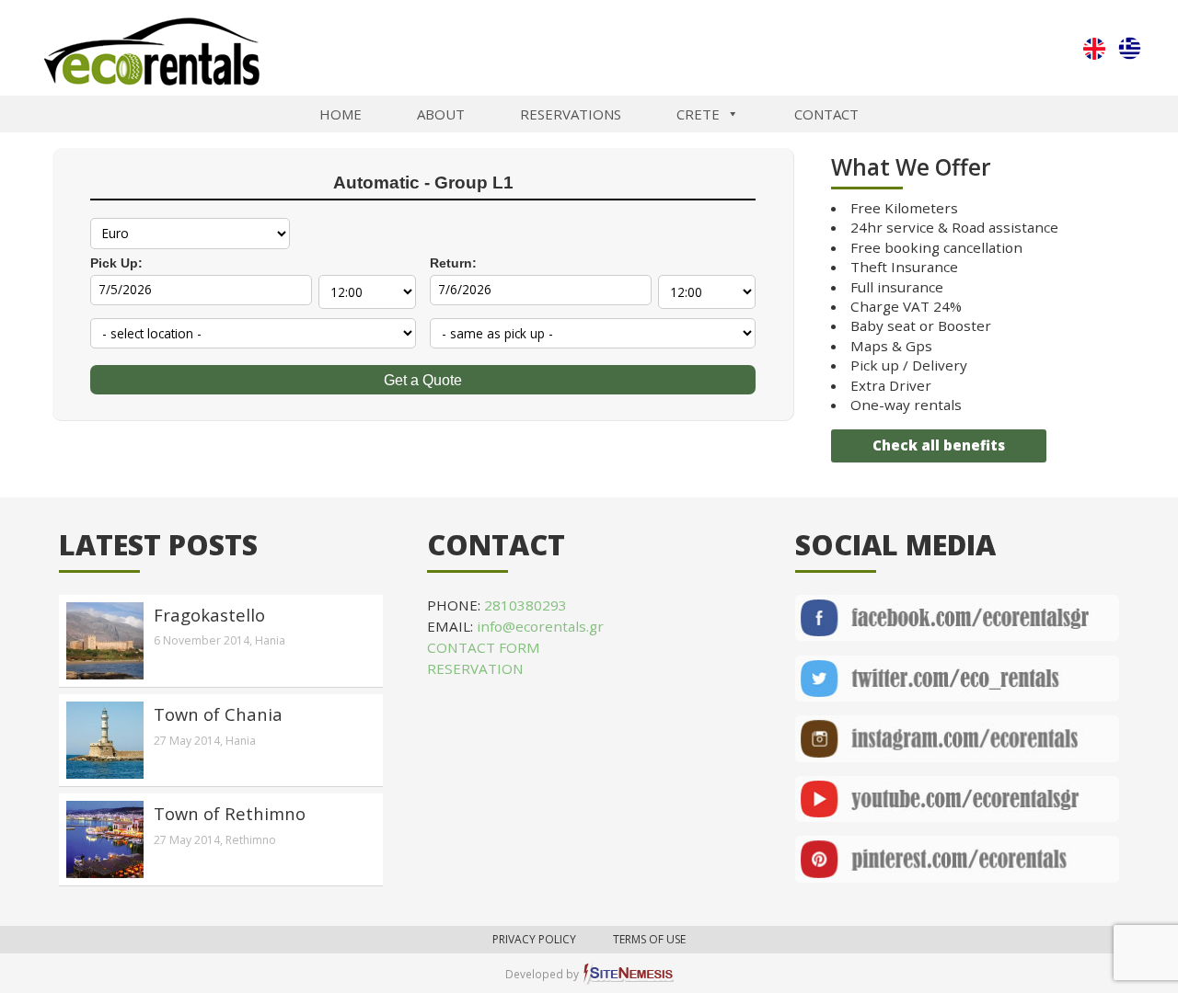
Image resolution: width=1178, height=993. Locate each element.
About (441, 114)
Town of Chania (218, 713)
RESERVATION (475, 668)
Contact (826, 114)
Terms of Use (649, 939)
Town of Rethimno (230, 813)
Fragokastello (209, 614)
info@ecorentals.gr (540, 626)
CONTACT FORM (483, 647)
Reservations (570, 114)
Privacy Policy (534, 939)
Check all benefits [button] (938, 445)
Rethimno (250, 840)
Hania (270, 640)
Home (340, 114)
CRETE (698, 114)
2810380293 (525, 605)
